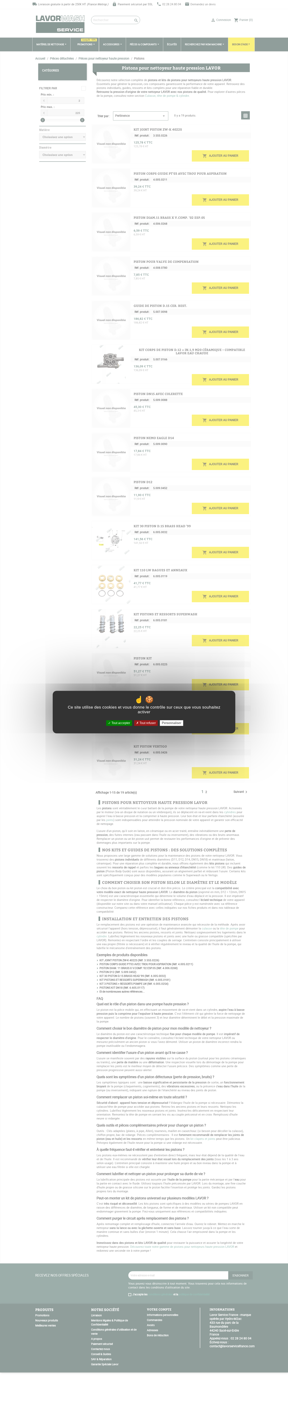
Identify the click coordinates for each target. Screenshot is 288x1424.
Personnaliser (171, 723)
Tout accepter (120, 723)
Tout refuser (147, 723)
